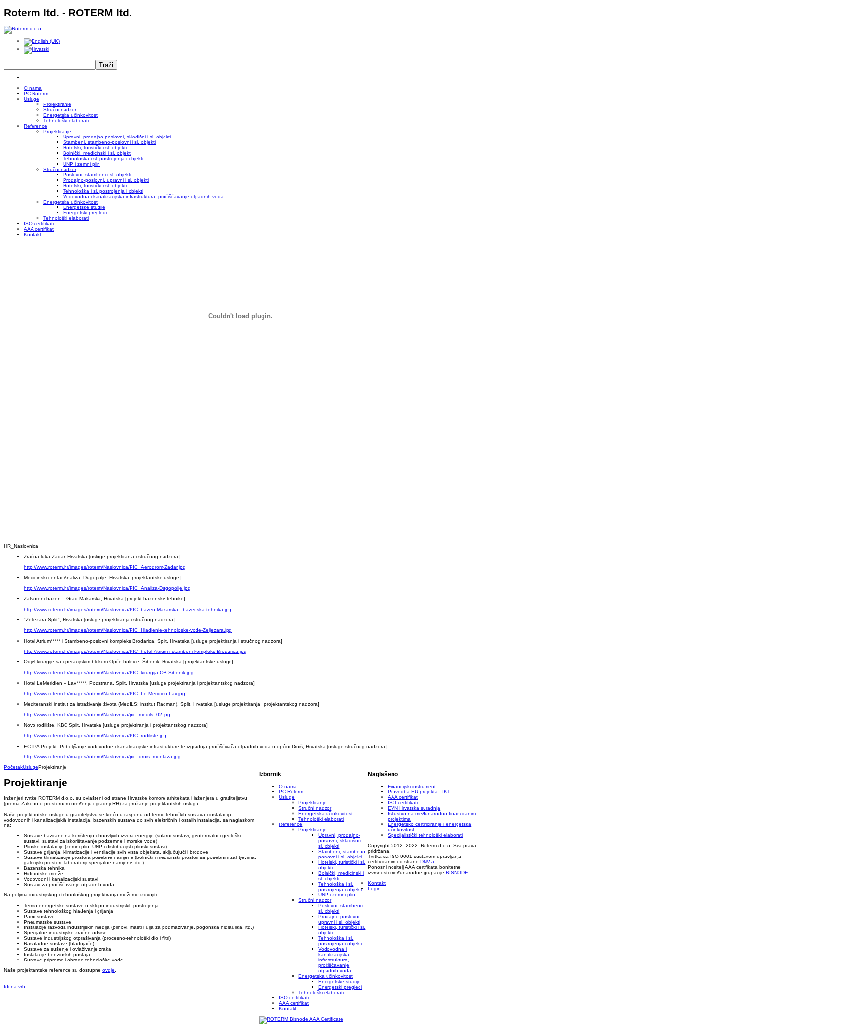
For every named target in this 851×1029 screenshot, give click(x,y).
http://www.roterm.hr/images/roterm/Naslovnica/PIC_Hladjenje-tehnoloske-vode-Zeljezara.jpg (128, 630)
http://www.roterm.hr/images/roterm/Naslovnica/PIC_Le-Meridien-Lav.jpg (104, 693)
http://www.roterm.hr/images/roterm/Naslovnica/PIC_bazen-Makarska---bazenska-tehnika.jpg (127, 609)
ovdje (108, 970)
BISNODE (457, 872)
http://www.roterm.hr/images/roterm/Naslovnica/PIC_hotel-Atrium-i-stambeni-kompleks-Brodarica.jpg (135, 651)
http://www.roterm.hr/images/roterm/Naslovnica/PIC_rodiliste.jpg (95, 735)
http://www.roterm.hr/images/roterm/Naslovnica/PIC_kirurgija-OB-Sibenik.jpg (109, 672)
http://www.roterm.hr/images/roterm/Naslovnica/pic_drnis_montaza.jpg (102, 756)
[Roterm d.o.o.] (23, 28)
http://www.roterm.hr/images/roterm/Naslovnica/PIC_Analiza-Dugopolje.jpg (107, 588)
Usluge (30, 767)
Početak (13, 767)
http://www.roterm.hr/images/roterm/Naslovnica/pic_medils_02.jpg (97, 714)
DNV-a (427, 861)
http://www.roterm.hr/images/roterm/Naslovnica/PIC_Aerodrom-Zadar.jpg (105, 567)
